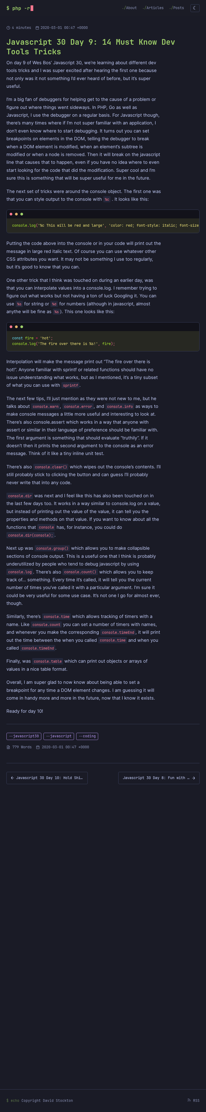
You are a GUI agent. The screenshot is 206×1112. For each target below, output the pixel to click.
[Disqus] (103, 866)
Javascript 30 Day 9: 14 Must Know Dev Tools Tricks (90, 46)
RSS (195, 1100)
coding (89, 736)
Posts (178, 7)
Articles (155, 7)
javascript (61, 736)
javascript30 (26, 736)
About (131, 7)
